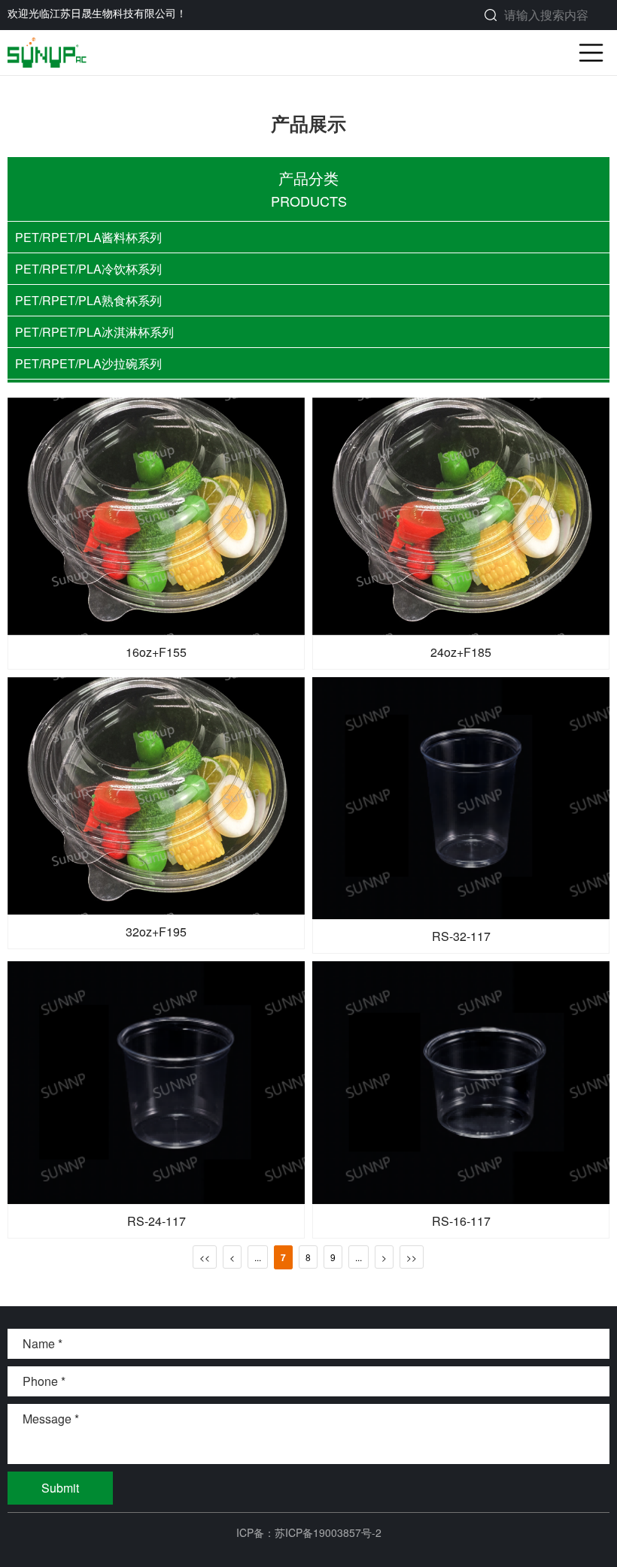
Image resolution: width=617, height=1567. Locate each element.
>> (411, 1257)
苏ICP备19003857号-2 (328, 1532)
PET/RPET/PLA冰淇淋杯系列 (94, 331)
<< (204, 1257)
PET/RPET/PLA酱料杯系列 (88, 237)
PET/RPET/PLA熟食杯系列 (88, 300)
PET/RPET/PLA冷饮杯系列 (88, 268)
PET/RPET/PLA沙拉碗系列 (88, 363)
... (257, 1257)
